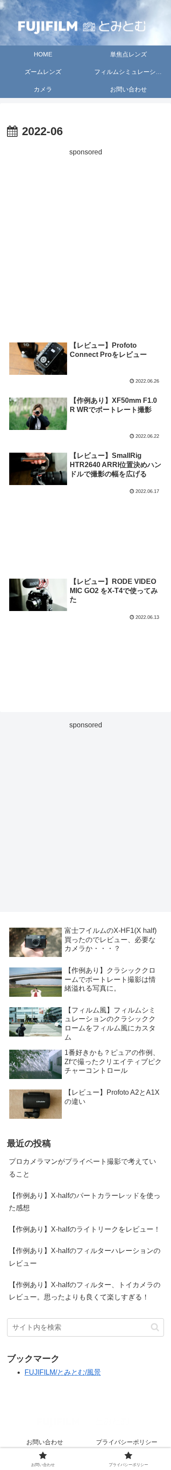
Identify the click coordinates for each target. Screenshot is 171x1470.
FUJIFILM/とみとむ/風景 (63, 1372)
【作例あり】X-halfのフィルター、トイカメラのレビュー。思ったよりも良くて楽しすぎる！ (84, 1291)
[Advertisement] (85, 243)
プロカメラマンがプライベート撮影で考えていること (82, 1168)
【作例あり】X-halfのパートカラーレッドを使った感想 (84, 1202)
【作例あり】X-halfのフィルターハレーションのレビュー (84, 1257)
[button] (155, 1327)
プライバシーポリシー (126, 1442)
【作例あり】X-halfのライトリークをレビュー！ (84, 1229)
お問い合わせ (44, 1442)
